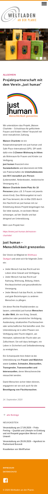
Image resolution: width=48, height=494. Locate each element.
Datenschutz (10, 472)
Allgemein (9, 74)
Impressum (8, 468)
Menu (44, 4)
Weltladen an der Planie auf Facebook (5, 480)
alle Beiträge (13, 415)
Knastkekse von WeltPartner (16, 449)
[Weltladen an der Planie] (18, 14)
